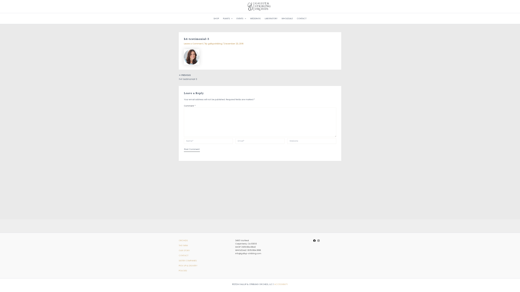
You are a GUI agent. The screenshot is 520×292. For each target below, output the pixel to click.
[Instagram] (318, 240)
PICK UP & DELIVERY (188, 265)
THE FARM (183, 245)
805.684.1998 (254, 250)
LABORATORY (271, 18)
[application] (231, 18)
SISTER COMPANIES (188, 260)
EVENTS (240, 18)
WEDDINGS (255, 18)
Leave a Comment (193, 43)
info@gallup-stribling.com (248, 253)
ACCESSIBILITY (281, 284)
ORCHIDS (183, 240)
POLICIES (183, 270)
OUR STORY (184, 250)
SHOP (216, 18)
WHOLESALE (287, 18)
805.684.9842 (249, 246)
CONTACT (301, 18)
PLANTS (226, 18)
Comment (190, 105)
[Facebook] (314, 240)
